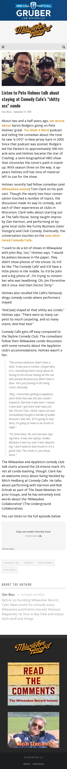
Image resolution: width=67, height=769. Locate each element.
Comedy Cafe (11, 562)
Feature (28, 562)
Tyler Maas (7, 111)
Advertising (38, 763)
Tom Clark (9, 569)
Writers (26, 763)
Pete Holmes (45, 562)
